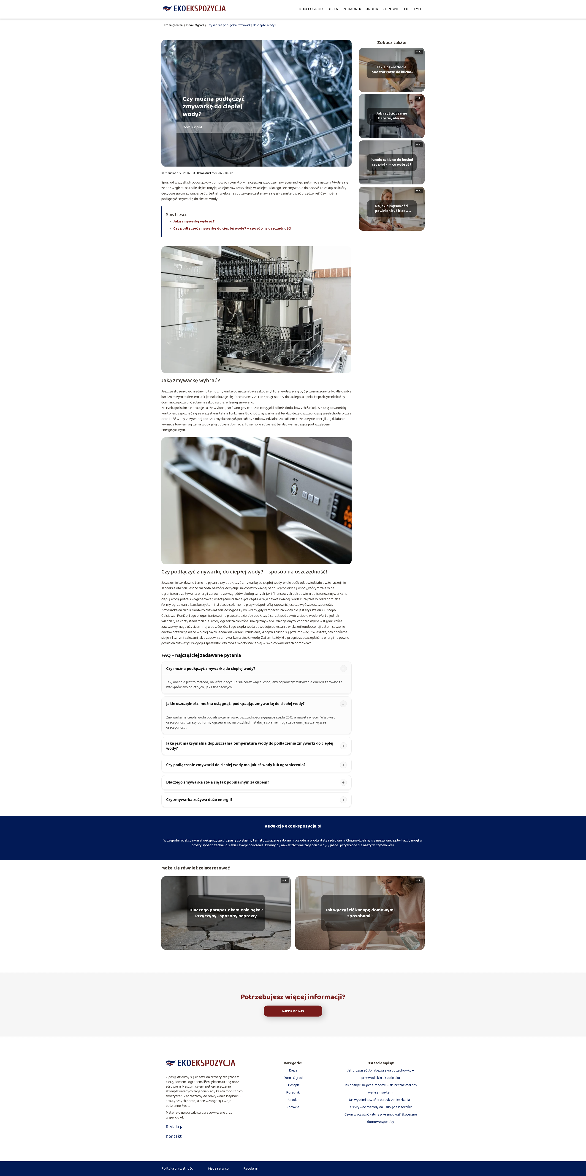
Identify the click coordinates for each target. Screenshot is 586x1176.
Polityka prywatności (177, 1168)
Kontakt (174, 1136)
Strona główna (173, 25)
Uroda (372, 9)
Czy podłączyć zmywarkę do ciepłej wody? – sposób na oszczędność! (232, 228)
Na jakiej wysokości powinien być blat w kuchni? (391, 209)
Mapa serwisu (218, 1168)
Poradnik (352, 9)
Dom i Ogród (311, 9)
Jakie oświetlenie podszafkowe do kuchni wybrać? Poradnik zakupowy (392, 70)
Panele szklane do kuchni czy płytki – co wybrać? (392, 162)
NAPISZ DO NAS (293, 1011)
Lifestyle (413, 9)
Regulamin (251, 1168)
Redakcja (174, 1127)
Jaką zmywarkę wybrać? (194, 221)
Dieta (333, 9)
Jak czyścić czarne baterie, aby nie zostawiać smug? (391, 116)
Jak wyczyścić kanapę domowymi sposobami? (360, 913)
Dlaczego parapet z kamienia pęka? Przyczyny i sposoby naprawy (226, 913)
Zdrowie (391, 9)
